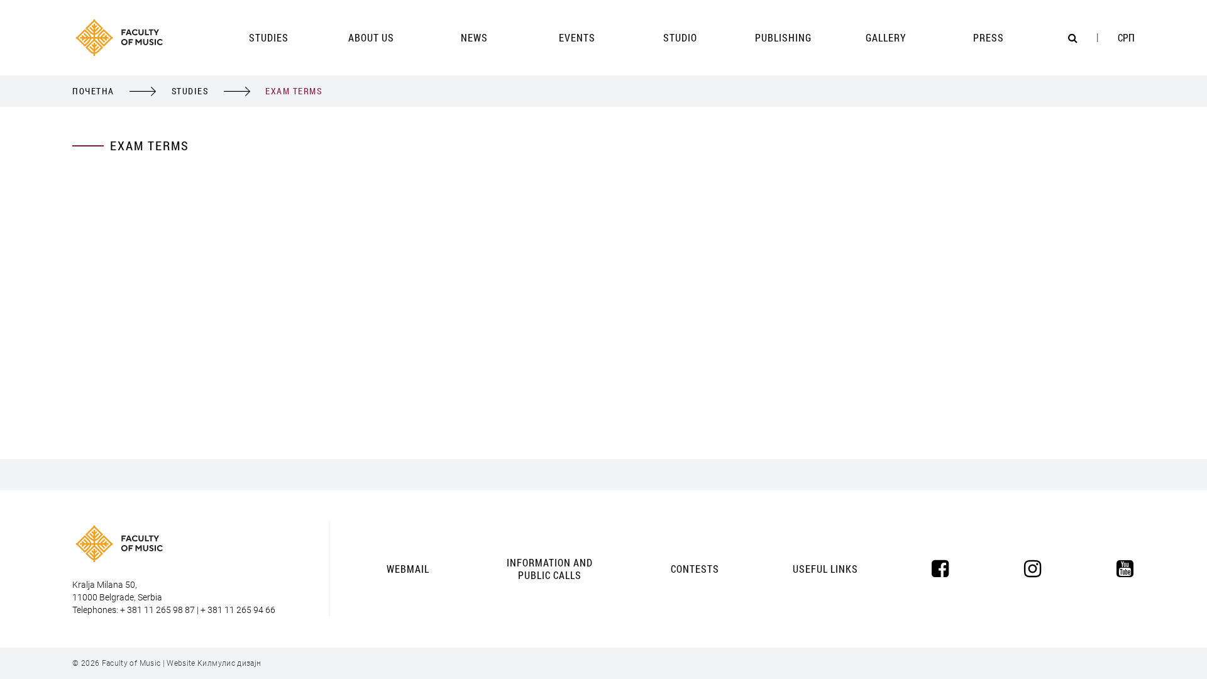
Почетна (93, 91)
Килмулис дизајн (229, 663)
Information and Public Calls (550, 569)
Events (577, 37)
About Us (371, 37)
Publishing (783, 37)
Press (988, 37)
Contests (695, 568)
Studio (680, 37)
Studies (269, 37)
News (474, 37)
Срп (1126, 37)
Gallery (886, 37)
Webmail (408, 568)
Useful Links (825, 568)
